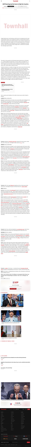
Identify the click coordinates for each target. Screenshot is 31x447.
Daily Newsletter (22, 427)
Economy (12, 417)
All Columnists (22, 421)
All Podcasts (2, 431)
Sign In (23, 409)
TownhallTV (2, 420)
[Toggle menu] (1, 1)
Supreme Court (12, 421)
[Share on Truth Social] (20, 6)
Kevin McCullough (23, 416)
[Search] (29, 1)
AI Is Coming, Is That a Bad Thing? (6, 367)
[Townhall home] (3, 409)
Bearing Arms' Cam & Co (3, 428)
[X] (13, 409)
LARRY (1, 424)
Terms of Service (2, 444)
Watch (1, 417)
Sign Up (28, 442)
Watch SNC (22, 428)
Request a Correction (13, 444)
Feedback (9, 444)
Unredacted (2, 427)
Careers (11, 427)
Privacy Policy (6, 444)
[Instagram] (15, 409)
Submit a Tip (12, 428)
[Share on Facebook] (22, 6)
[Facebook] (16, 409)
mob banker (17, 106)
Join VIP (29, 409)
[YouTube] (18, 409)
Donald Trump (12, 416)
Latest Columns (2, 416)
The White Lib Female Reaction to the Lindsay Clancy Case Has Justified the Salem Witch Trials (15, 363)
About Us (12, 424)
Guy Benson (5, 6)
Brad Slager (22, 417)
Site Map (16, 444)
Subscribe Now (19, 288)
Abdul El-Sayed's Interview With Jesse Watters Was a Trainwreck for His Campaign (12, 307)
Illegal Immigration (13, 420)
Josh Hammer (22, 420)
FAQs (25, 409)
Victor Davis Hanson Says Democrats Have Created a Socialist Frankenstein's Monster (13, 400)
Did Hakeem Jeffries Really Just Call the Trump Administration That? (10, 322)
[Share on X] (18, 6)
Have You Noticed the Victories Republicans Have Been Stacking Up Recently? (13, 357)
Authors (1, 421)
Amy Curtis (3, 308)
